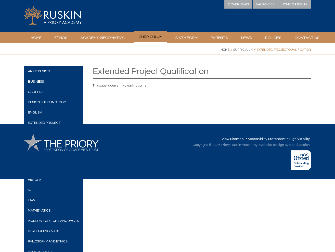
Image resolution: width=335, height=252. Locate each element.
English (35, 112)
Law (31, 200)
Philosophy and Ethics (47, 241)
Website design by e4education (284, 145)
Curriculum (243, 49)
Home (225, 49)
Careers (35, 92)
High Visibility (299, 139)
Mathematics (39, 210)
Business (36, 81)
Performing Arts (43, 231)
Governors (238, 4)
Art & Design (39, 71)
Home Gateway (295, 4)
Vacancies (265, 4)
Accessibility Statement (266, 139)
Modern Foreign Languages (53, 221)
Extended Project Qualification (284, 49)
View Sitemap (233, 139)
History (35, 179)
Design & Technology (47, 102)
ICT (30, 190)
